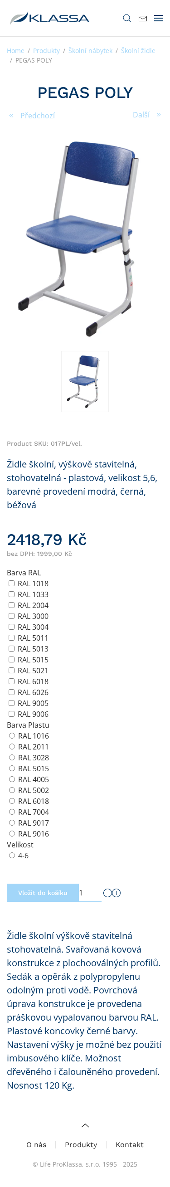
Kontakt (130, 1144)
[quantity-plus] (116, 893)
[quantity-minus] (107, 893)
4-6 (23, 856)
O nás (36, 1144)
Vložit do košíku (43, 892)
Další (141, 115)
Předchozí (37, 116)
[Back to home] (50, 18)
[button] (126, 18)
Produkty (81, 1144)
